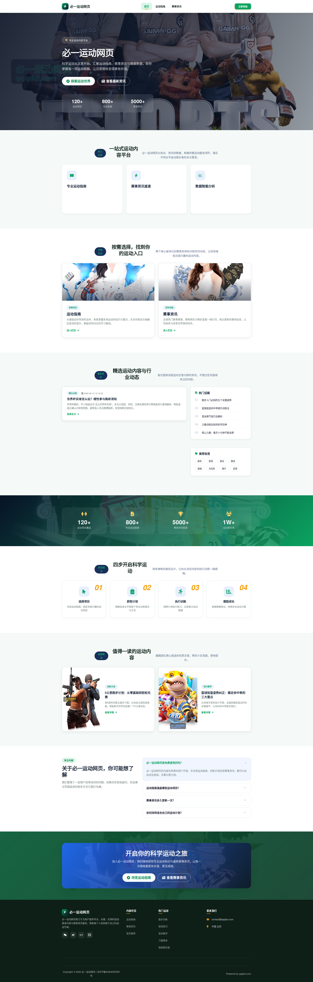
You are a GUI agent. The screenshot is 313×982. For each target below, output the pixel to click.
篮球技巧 (163, 926)
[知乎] (81, 935)
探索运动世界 (80, 81)
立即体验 (242, 6)
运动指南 (160, 6)
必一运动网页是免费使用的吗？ (164, 763)
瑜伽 (200, 468)
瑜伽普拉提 (164, 947)
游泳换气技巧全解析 (212, 416)
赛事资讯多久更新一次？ (160, 800)
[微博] (73, 935)
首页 (146, 6)
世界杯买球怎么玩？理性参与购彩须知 (92, 399)
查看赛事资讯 (176, 877)
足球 (235, 468)
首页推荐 (130, 933)
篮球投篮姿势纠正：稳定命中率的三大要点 (223, 695)
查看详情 (109, 712)
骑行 (224, 468)
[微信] (65, 935)
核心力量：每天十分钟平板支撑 (218, 432)
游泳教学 (163, 933)
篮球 (211, 461)
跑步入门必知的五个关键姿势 (216, 400)
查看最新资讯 (116, 81)
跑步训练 (163, 919)
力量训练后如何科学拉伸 (214, 424)
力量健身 (163, 940)
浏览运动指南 (141, 877)
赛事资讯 (177, 6)
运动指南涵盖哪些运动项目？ (163, 788)
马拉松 (212, 468)
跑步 (200, 461)
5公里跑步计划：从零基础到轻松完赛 (127, 695)
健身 (233, 461)
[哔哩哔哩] (89, 935)
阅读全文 (71, 414)
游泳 (222, 461)
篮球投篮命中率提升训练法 (215, 408)
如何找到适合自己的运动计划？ (164, 813)
